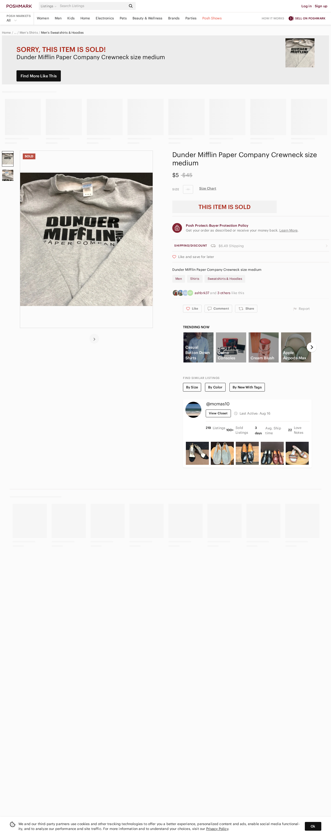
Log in (306, 6)
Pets (123, 18)
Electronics (105, 18)
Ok (313, 826)
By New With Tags (247, 387)
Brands (174, 18)
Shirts (194, 279)
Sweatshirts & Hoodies (225, 279)
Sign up (321, 6)
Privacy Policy (217, 829)
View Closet (218, 413)
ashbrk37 (202, 293)
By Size (192, 387)
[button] (49, 6)
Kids (71, 18)
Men (58, 18)
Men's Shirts (29, 33)
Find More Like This (39, 75)
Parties (191, 18)
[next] (94, 339)
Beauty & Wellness (148, 18)
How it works (273, 18)
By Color (215, 387)
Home (85, 18)
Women (43, 18)
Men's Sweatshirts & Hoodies (62, 33)
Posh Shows (212, 18)
